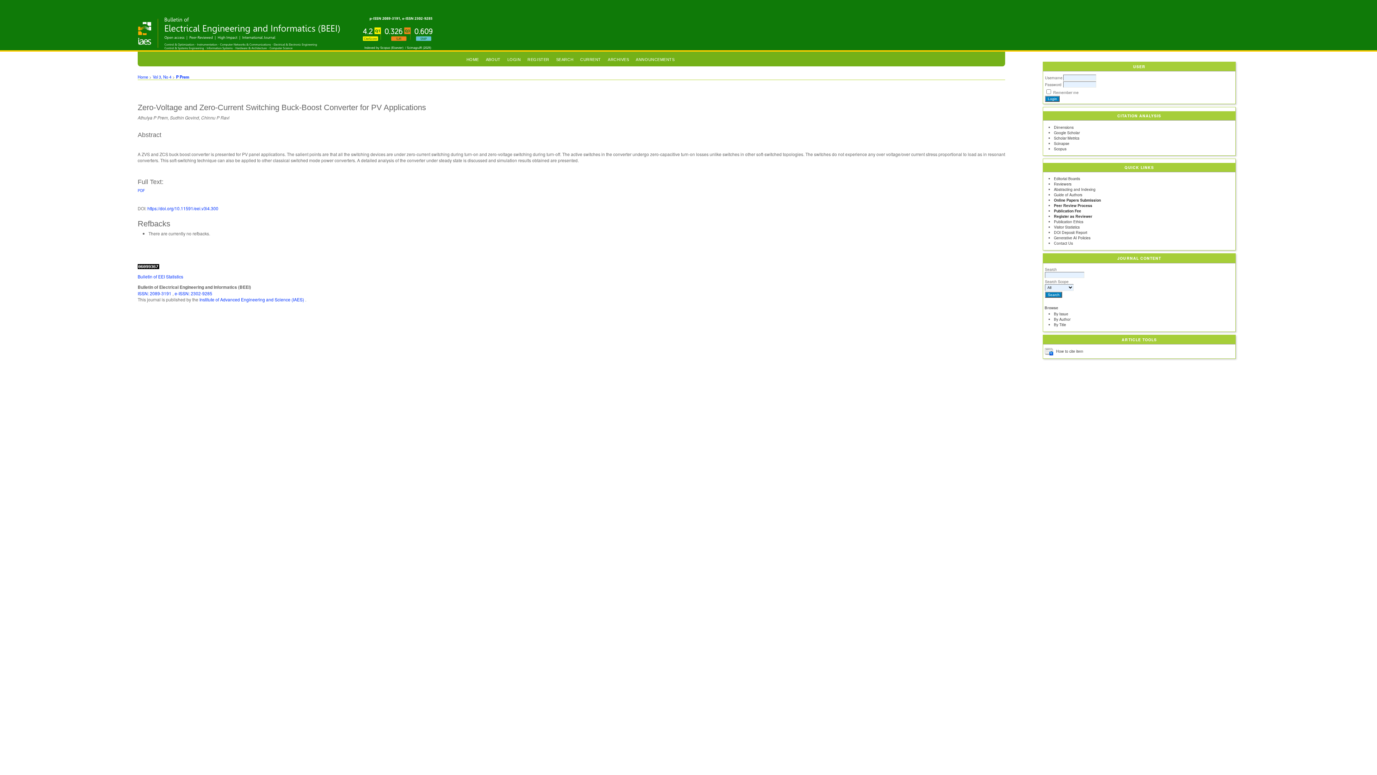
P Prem (182, 77)
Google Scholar (1067, 132)
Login (514, 59)
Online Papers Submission (1077, 200)
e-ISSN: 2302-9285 (193, 293)
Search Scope (1057, 281)
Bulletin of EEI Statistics (160, 276)
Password (1053, 84)
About (493, 59)
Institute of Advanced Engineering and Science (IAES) (252, 299)
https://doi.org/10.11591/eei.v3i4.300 (182, 208)
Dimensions (1064, 127)
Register (538, 59)
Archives (618, 59)
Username (1054, 77)
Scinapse (1061, 143)
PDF (141, 190)
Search (1051, 269)
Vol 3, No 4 (162, 77)
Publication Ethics (1068, 221)
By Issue (1061, 313)
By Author (1062, 319)
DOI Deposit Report (1070, 232)
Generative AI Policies (1072, 237)
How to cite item (1069, 351)
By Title (1060, 324)
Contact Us (1063, 243)
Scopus (1060, 148)
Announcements (655, 59)
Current (590, 59)
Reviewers (1062, 184)
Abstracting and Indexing (1075, 189)
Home (473, 59)
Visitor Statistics (1067, 227)
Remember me (1066, 92)
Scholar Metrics (1066, 138)
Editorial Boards (1067, 178)
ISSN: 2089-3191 (155, 293)
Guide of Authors (1068, 194)
